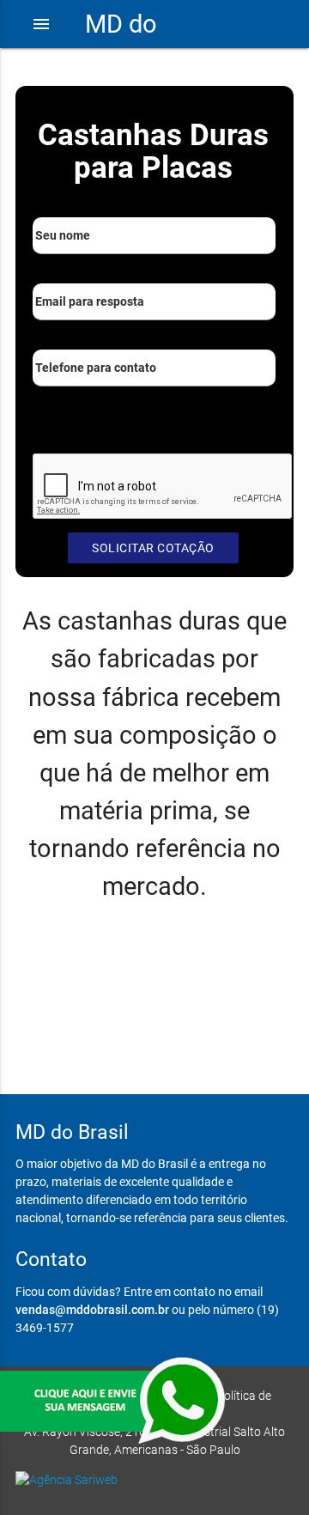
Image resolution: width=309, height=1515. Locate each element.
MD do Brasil (121, 48)
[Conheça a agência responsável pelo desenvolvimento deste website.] (154, 1480)
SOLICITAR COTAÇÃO (153, 548)
